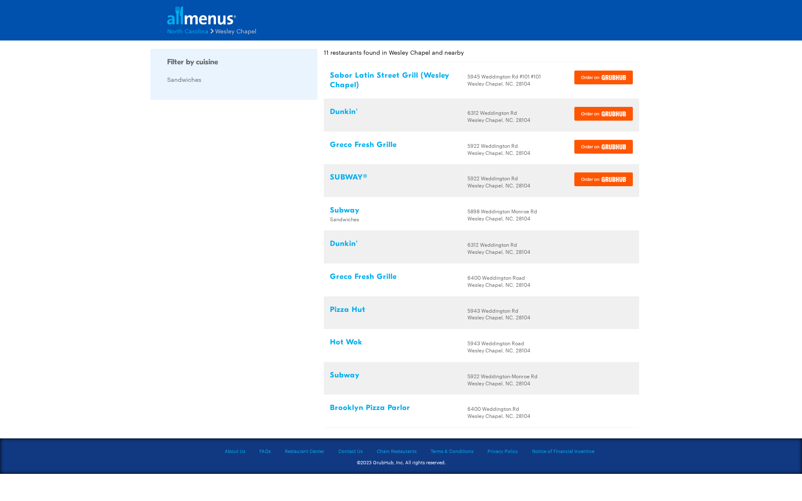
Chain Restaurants (396, 451)
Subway (345, 210)
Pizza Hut (347, 309)
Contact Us (350, 451)
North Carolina (187, 31)
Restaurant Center (304, 451)
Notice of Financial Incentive (563, 451)
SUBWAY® (349, 177)
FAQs (265, 451)
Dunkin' (344, 111)
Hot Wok (346, 342)
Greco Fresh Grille (363, 144)
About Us (235, 451)
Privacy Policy (502, 451)
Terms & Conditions (452, 451)
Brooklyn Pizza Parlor (370, 407)
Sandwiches (184, 79)
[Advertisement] (213, 231)
